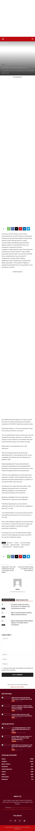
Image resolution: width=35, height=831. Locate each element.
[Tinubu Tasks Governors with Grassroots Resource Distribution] (6, 717)
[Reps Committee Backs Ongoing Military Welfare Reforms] (6, 615)
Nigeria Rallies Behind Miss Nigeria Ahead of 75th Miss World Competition (22, 623)
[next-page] (5, 629)
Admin (18, 589)
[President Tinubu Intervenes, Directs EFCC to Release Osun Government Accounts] (6, 606)
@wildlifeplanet (17, 687)
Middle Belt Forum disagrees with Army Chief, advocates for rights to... (22, 746)
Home (2, 43)
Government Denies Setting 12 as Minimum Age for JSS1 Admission (25, 568)
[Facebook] (12, 228)
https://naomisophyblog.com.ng (17, 591)
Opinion (14, 732)
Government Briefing (25, 542)
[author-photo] (17, 587)
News (6, 43)
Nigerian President (15, 544)
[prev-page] (3, 629)
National (14, 741)
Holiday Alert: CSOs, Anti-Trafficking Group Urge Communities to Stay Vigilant (9, 569)
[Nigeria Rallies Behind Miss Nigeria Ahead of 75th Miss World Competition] (6, 623)
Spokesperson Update (18, 546)
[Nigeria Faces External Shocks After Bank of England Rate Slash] (6, 700)
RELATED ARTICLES (8, 600)
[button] (3, 39)
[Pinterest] (20, 228)
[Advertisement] (17, 18)
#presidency (10, 542)
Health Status (5, 544)
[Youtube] (24, 821)
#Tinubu (16, 542)
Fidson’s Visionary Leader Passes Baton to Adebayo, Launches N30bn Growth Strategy (22, 707)
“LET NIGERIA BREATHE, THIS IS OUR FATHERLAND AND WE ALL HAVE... (21, 729)
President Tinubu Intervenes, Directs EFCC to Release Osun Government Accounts (20, 606)
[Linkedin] (24, 228)
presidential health (6, 546)
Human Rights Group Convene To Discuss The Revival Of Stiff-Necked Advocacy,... (22, 738)
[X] (16, 228)
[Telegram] (28, 228)
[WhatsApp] (8, 228)
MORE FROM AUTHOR (22, 600)
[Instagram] (15, 820)
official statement (25, 544)
